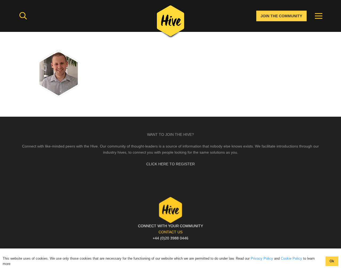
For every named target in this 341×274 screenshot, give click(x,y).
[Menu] (318, 16)
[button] (23, 16)
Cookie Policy (291, 258)
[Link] (170, 22)
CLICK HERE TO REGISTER (170, 164)
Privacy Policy (262, 258)
